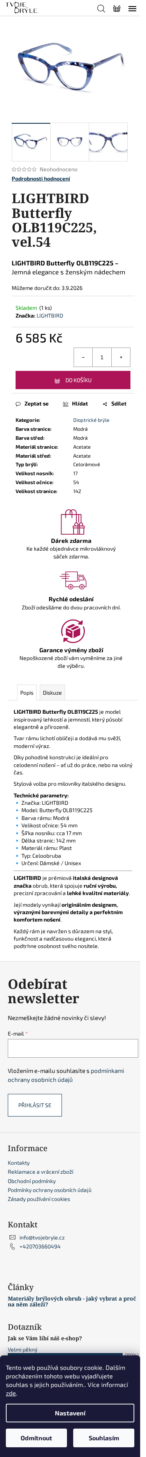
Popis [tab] (26, 692)
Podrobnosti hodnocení (41, 178)
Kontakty (19, 1162)
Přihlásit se (34, 1105)
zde (11, 1393)
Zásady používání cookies (39, 1198)
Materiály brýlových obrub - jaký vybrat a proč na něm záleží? (72, 1302)
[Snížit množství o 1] (83, 357)
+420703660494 (40, 1246)
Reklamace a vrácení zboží (40, 1171)
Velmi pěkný (22, 1349)
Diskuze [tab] (52, 692)
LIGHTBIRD (50, 315)
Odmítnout (36, 1437)
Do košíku (78, 380)
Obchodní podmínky (32, 1181)
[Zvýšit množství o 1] (120, 357)
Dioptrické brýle (91, 420)
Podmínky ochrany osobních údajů (49, 1190)
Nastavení (70, 1413)
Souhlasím (104, 1437)
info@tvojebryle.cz (42, 1237)
